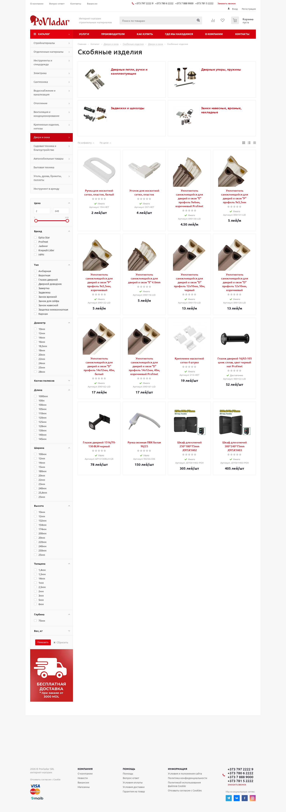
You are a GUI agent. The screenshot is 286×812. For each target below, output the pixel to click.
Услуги (84, 34)
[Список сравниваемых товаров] (213, 21)
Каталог (44, 34)
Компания (85, 768)
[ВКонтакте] (237, 798)
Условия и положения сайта (185, 773)
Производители (113, 34)
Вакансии (83, 782)
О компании (214, 34)
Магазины (84, 786)
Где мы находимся (179, 34)
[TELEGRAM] (229, 798)
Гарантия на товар (134, 791)
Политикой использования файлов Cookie (184, 784)
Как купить (145, 34)
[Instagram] (253, 798)
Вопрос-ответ (131, 778)
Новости (83, 778)
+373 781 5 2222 (204, 3)
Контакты (242, 34)
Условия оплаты (133, 782)
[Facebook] (245, 798)
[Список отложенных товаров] (223, 21)
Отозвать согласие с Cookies (185, 790)
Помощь (129, 768)
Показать (42, 642)
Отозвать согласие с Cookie (45, 779)
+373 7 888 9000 (184, 3)
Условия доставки (134, 786)
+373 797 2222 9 (144, 3)
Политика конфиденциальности (187, 778)
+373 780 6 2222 (164, 3)
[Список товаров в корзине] (242, 23)
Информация (177, 768)
